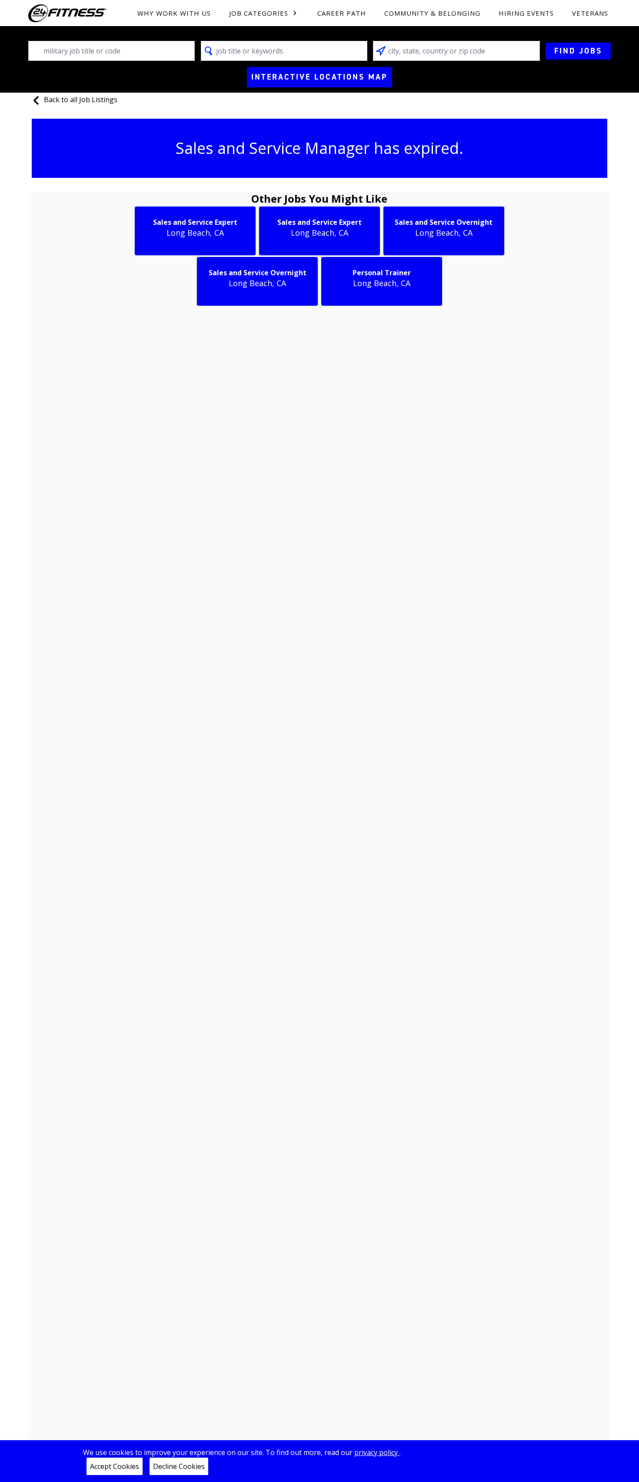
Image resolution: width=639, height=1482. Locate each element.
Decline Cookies (179, 1466)
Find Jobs (578, 51)
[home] (67, 13)
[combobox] (111, 51)
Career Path (341, 13)
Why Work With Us (174, 13)
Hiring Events (526, 13)
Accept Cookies (114, 1466)
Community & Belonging (432, 13)
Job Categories (258, 13)
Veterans (590, 13)
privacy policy (376, 1452)
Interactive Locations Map (319, 77)
